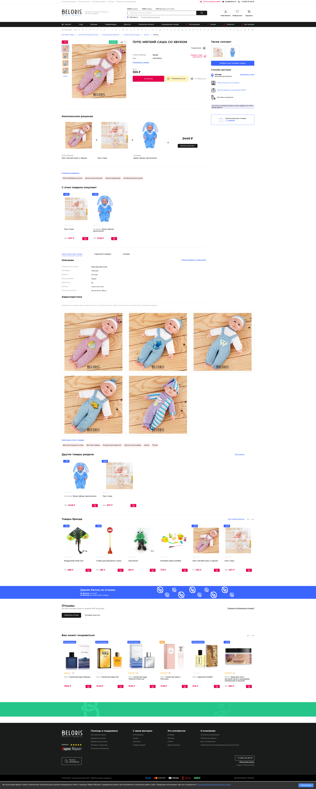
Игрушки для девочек (110, 34)
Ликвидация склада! (170, 24)
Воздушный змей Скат (74, 561)
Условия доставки (69, 1)
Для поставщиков (208, 741)
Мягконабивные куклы (72, 178)
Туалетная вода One (107, 677)
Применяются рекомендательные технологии (220, 745)
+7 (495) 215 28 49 (244, 758)
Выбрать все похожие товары (233, 63)
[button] (148, 79)
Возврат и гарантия (99, 745)
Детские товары (68, 34)
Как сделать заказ (98, 735)
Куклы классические (93, 178)
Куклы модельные (112, 178)
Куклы (146, 34)
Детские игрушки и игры (88, 34)
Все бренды (67, 30)
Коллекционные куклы (133, 178)
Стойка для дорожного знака (108, 561)
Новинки (230, 24)
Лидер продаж (139, 745)
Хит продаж (249, 24)
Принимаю (306, 785)
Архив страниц (174, 745)
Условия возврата (99, 1)
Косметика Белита (146, 24)
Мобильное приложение (126, 1)
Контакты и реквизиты (210, 735)
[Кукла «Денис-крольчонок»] (232, 52)
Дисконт (127, 24)
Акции (213, 24)
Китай (155, 55)
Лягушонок (133, 561)
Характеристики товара (72, 254)
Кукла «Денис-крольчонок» (80, 496)
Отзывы (171, 735)
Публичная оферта (209, 738)
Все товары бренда (236, 519)
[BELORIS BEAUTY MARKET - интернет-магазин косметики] (72, 13)
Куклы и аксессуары (132, 34)
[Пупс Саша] (218, 52)
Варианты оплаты (98, 738)
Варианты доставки (99, 741)
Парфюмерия (110, 24)
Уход (81, 24)
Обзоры (171, 738)
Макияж (93, 24)
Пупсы (155, 34)
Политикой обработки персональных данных (214, 785)
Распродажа (194, 24)
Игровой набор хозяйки (170, 561)
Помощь (111, 1)
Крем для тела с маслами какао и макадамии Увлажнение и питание (237, 679)
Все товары (239, 454)
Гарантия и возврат (102, 254)
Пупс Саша (69, 229)
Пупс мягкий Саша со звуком (205, 561)
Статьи (170, 741)
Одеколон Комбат (203, 677)
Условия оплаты (84, 1)
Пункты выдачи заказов (150, 17)
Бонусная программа (100, 748)
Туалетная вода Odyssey (77, 677)
